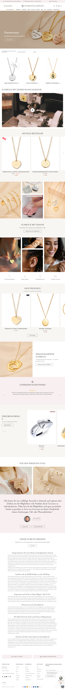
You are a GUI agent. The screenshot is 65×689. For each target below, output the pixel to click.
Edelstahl (43, 175)
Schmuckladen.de (11, 686)
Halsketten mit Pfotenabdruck (52, 83)
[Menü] (63, 676)
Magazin (17, 677)
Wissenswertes (28, 679)
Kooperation (27, 677)
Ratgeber (26, 669)
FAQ (16, 673)
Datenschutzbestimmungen (51, 673)
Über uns (17, 667)
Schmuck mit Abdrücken (31, 83)
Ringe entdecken (7, 425)
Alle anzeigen (32, 335)
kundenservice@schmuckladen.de (8, 673)
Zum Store (32, 545)
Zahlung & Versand (38, 676)
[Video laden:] (32, 110)
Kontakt (17, 679)
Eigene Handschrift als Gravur (11, 83)
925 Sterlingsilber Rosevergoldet (17, 175)
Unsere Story (25, 526)
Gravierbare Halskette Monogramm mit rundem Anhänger (45, 171)
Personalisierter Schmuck (29, 673)
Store (17, 671)
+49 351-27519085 (5, 670)
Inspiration (18, 675)
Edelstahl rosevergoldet (46, 175)
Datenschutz (39, 669)
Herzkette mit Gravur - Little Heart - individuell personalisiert (16, 171)
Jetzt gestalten (9, 39)
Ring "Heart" (41, 446)
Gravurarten (27, 671)
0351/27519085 (9, 5)
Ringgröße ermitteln (28, 675)
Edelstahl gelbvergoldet (45, 175)
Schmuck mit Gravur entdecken (44, 364)
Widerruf (38, 673)
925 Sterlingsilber (14, 175)
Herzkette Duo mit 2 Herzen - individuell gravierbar (16, 328)
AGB (37, 667)
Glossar (26, 667)
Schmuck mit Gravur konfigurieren (32, 231)
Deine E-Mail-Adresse (51, 670)
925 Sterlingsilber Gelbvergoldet (15, 175)
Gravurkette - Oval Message (45, 328)
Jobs (17, 669)
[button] (10, 9)
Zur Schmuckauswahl (38, 526)
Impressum (39, 671)
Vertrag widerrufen (40, 679)
